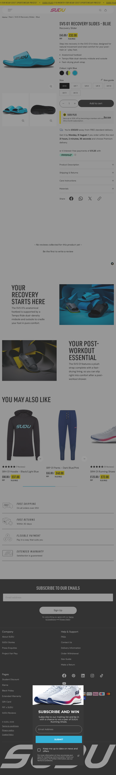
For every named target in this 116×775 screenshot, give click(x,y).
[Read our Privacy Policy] (78, 756)
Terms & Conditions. (45, 761)
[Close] (80, 689)
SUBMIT (58, 739)
